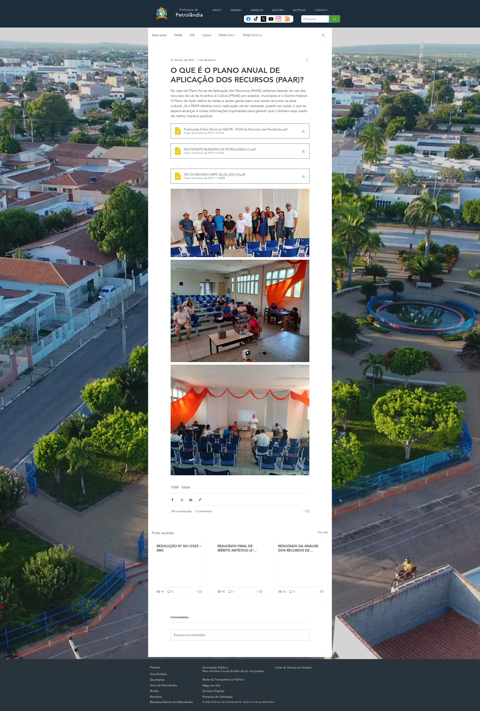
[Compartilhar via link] (200, 499)
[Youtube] (271, 19)
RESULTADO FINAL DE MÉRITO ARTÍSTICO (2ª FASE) (236, 548)
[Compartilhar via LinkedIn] (191, 499)
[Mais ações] (307, 60)
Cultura (206, 35)
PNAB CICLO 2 (252, 35)
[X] (263, 19)
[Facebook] (248, 19)
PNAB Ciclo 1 (227, 35)
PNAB (178, 35)
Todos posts (159, 35)
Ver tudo (323, 532)
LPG (192, 35)
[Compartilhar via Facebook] (172, 499)
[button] (323, 35)
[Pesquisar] (334, 18)
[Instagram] (278, 19)
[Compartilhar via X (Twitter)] (181, 499)
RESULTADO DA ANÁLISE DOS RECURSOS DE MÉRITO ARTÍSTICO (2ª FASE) (298, 548)
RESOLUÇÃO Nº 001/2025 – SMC (179, 548)
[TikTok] (256, 19)
